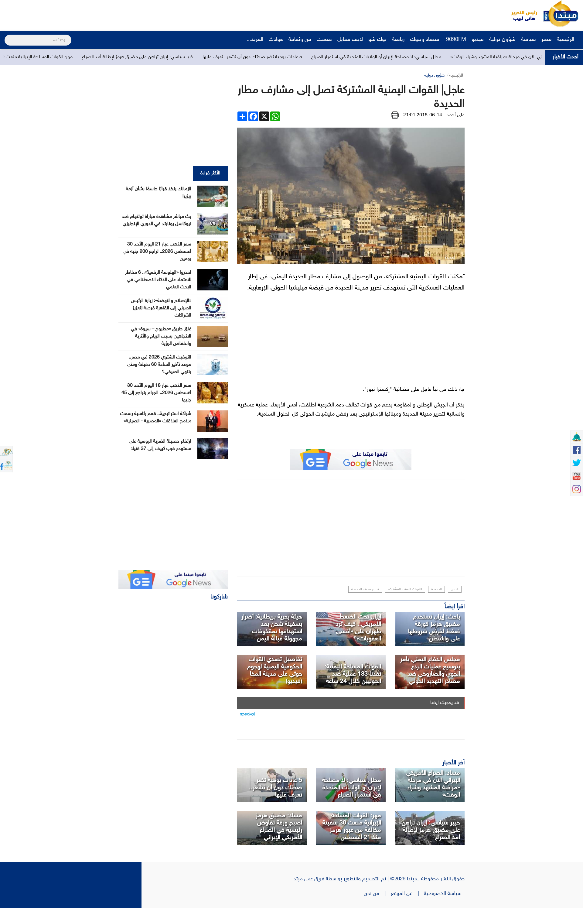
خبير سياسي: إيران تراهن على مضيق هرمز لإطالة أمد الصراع (199, 57)
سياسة (528, 39)
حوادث (276, 39)
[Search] (7, 36)
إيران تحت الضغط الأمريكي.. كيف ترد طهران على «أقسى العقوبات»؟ (358, 627)
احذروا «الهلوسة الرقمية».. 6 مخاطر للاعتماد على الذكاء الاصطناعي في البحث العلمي (158, 280)
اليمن (455, 589)
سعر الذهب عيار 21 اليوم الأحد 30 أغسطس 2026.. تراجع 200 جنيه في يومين (157, 252)
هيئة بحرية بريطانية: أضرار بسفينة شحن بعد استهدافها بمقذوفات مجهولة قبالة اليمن (271, 627)
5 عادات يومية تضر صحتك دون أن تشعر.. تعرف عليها (314, 57)
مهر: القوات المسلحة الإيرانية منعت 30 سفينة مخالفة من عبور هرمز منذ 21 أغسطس (351, 826)
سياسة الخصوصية (444, 894)
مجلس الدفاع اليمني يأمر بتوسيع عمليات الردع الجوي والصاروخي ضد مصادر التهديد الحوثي (430, 670)
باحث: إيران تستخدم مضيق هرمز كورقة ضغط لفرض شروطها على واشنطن (434, 627)
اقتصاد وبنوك (425, 39)
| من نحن (377, 894)
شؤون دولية (502, 39)
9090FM (456, 39)
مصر (546, 39)
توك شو (377, 39)
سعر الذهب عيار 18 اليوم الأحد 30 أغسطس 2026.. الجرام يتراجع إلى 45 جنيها (156, 393)
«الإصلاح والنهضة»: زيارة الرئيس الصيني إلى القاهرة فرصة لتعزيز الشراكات (161, 308)
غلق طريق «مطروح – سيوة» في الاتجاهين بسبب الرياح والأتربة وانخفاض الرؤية (161, 336)
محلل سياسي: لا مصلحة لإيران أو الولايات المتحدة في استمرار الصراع (438, 57)
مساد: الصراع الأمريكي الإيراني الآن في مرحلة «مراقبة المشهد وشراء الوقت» (433, 784)
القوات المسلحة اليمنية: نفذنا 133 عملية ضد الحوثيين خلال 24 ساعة (353, 674)
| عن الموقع (407, 894)
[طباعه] (395, 115)
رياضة (398, 39)
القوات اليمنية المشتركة (405, 589)
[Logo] (520, 13)
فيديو (478, 39)
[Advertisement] (114, 13)
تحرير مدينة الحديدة (365, 589)
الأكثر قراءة (210, 173)
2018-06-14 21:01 (422, 115)
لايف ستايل (350, 39)
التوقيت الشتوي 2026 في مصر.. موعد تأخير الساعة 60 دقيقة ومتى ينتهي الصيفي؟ (159, 365)
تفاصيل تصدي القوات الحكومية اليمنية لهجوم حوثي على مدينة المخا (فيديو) (274, 670)
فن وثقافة (299, 39)
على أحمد (456, 115)
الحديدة (436, 589)
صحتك (324, 39)
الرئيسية (566, 39)
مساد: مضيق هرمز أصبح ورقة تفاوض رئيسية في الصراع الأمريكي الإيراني (279, 826)
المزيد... (255, 39)
